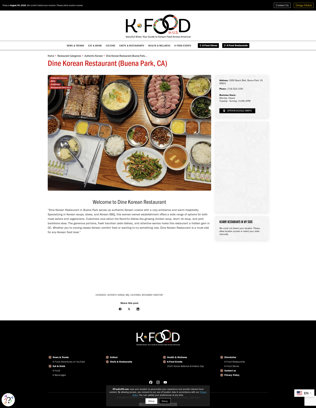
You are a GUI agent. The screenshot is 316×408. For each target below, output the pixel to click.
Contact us (230, 370)
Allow (151, 401)
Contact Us (282, 5)
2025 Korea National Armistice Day (185, 366)
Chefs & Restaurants (121, 361)
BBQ (53, 81)
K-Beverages (59, 375)
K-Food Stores (231, 366)
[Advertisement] (129, 262)
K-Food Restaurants (234, 361)
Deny (165, 401)
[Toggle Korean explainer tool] (8, 399)
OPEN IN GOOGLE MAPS (239, 110)
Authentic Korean (59, 78)
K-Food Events (174, 361)
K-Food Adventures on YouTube (69, 361)
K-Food (56, 370)
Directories (230, 357)
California (55, 84)
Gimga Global (304, 5)
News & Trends (61, 357)
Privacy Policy (231, 375)
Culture (114, 357)
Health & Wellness (177, 357)
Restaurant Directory (61, 87)
